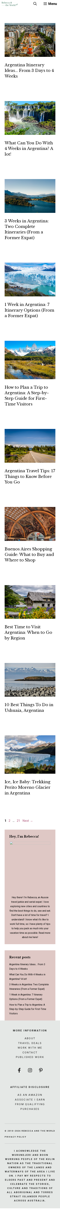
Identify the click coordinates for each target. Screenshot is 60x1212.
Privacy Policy (15, 1137)
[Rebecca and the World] (10, 4)
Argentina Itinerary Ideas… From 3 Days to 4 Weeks (29, 71)
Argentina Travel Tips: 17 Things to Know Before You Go (30, 476)
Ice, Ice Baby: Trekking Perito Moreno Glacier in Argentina (27, 787)
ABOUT (30, 1038)
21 (19, 821)
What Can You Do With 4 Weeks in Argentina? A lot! (29, 149)
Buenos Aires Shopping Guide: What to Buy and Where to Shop (29, 555)
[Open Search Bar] (35, 4)
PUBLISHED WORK (30, 1057)
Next (27, 821)
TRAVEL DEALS (30, 1043)
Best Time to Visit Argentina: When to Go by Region (28, 632)
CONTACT (30, 1052)
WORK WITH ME (30, 1047)
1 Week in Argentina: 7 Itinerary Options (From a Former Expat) (29, 310)
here (35, 937)
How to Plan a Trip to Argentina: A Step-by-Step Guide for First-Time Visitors (27, 1009)
